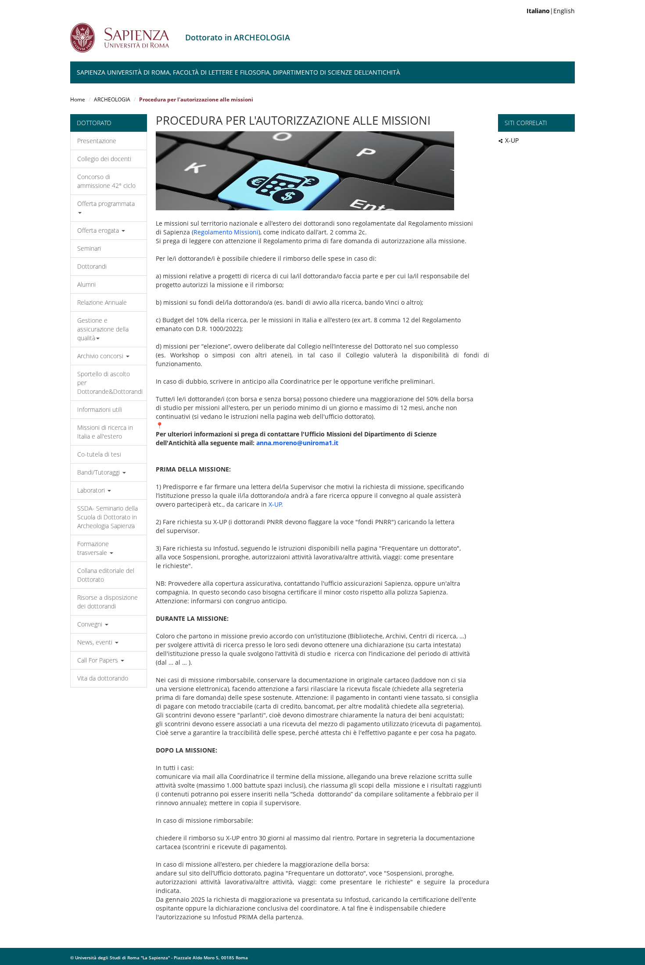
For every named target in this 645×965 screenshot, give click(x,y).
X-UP (512, 140)
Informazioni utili (99, 409)
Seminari (89, 248)
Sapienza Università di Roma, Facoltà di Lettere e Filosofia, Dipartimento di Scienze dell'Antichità (238, 72)
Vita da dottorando (102, 678)
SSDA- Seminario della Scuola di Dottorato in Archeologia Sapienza (107, 517)
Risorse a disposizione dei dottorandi (107, 601)
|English (551, 11)
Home (77, 99)
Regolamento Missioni (226, 232)
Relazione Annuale (102, 302)
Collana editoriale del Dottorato (105, 574)
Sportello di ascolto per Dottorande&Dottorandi (110, 383)
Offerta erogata (99, 230)
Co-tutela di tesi (99, 454)
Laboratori (92, 490)
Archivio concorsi (101, 356)
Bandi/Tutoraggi (99, 472)
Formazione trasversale (93, 548)
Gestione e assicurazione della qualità (103, 329)
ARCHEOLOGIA (112, 99)
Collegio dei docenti (104, 159)
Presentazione (96, 141)
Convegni (90, 624)
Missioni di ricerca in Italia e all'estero (105, 431)
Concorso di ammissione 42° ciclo (106, 181)
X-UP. (276, 504)
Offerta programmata (106, 203)
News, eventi (95, 642)
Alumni (86, 284)
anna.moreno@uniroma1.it (297, 443)
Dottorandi (92, 266)
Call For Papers (98, 660)
